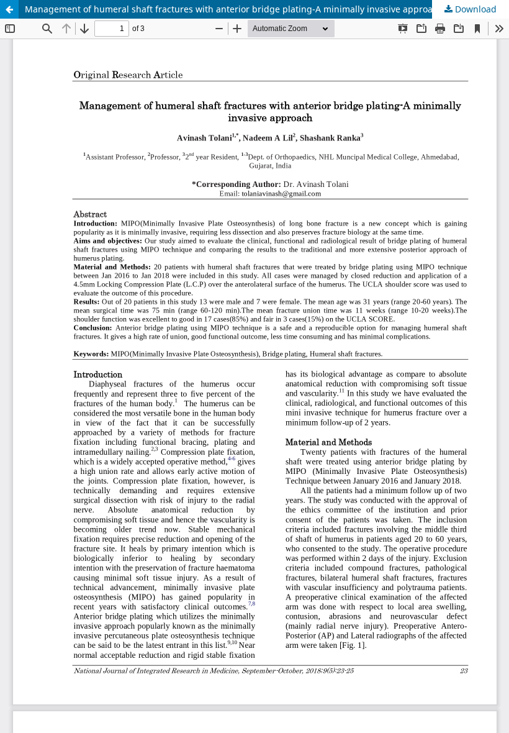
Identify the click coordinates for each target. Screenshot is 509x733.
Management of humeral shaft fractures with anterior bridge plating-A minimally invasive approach (234, 9)
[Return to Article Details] (9, 9)
